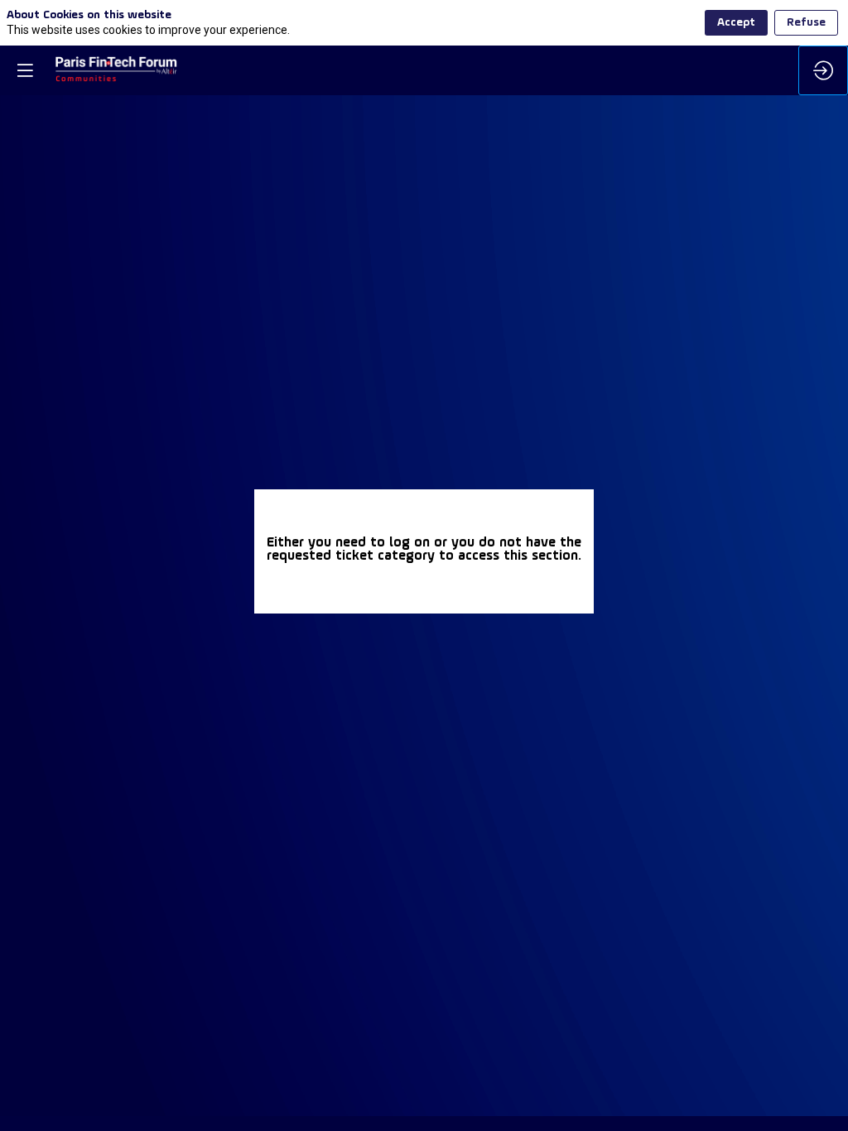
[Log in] (823, 70)
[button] (25, 70)
